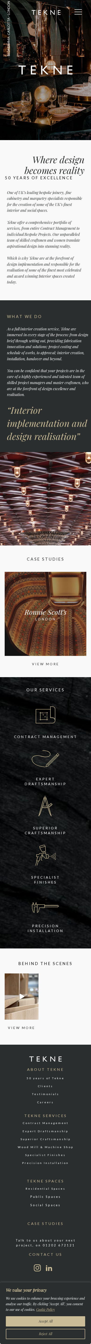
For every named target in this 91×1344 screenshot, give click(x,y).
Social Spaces (45, 1205)
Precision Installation (45, 1163)
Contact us (45, 1254)
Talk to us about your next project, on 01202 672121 (46, 1242)
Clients (45, 1086)
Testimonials (45, 1094)
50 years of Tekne (45, 1078)
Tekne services (45, 1115)
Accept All (45, 1321)
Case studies (45, 559)
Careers (45, 1102)
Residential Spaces (46, 1188)
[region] (45, 1313)
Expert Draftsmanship (45, 1131)
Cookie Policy (45, 1309)
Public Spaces (45, 1197)
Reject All (45, 1334)
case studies (46, 1223)
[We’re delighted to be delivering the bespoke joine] (21, 996)
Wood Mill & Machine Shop (46, 1147)
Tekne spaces (45, 1181)
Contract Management (46, 1123)
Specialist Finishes (45, 1155)
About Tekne (45, 1069)
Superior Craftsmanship (46, 1139)
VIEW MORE (45, 664)
